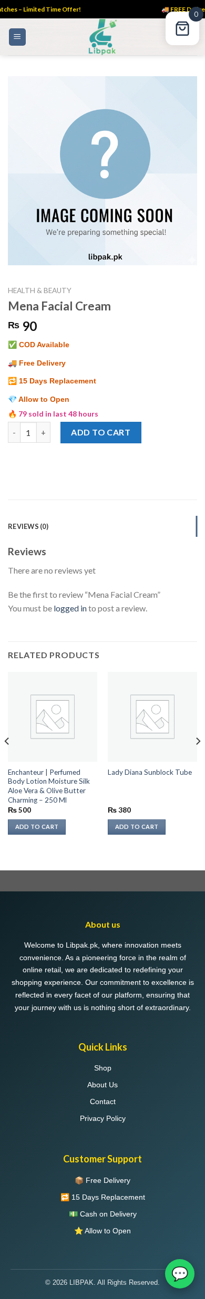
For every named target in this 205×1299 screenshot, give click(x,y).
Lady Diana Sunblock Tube (150, 772)
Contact (103, 1101)
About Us (102, 1084)
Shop (102, 1068)
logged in (70, 608)
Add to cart (100, 432)
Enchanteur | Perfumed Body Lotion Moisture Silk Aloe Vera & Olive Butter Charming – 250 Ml (49, 786)
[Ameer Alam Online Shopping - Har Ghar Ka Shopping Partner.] (102, 36)
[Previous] (7, 762)
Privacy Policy (103, 1118)
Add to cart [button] (37, 826)
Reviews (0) (28, 526)
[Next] (197, 762)
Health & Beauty (39, 290)
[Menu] (17, 37)
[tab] (102, 526)
